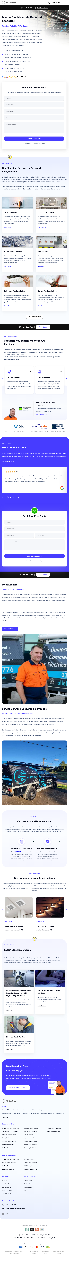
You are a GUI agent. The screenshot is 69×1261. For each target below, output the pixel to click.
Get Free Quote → (42, 414)
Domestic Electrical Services (10, 1131)
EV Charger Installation (30, 1131)
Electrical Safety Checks (31, 1128)
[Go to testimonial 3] (13, 497)
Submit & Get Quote (34, 138)
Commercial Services (9, 1155)
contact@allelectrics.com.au (15, 1208)
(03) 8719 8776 (56, 3)
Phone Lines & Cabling (30, 1162)
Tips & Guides (28, 1187)
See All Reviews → (8, 461)
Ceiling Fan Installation (8, 1138)
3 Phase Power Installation (9, 1162)
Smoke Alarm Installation (31, 1144)
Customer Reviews (7, 1193)
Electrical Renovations (8, 1148)
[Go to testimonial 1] (7, 497)
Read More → (10, 1011)
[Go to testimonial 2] (10, 497)
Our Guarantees (6, 1187)
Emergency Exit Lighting (8, 1169)
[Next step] (63, 850)
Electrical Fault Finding (8, 1144)
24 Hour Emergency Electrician (10, 1128)
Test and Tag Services (30, 1169)
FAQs (25, 1190)
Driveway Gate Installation (9, 1141)
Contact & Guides (30, 1176)
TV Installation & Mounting (53, 1128)
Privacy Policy (28, 1180)
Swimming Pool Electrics (31, 1148)
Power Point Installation (30, 1141)
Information (5, 1176)
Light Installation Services (31, 1138)
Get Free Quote (42, 8)
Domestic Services (8, 1124)
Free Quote (43, 327)
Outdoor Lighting (28, 1159)
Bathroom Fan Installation (9, 1134)
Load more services (34, 316)
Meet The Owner (7, 1184)
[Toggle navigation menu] (65, 2)
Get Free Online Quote (17, 1087)
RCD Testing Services (30, 1166)
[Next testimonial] (23, 497)
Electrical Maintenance (8, 1166)
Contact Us (27, 1184)
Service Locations (7, 1190)
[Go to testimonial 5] (18, 497)
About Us (4, 1180)
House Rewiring (28, 1134)
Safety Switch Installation (53, 1131)
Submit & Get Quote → (34, 556)
